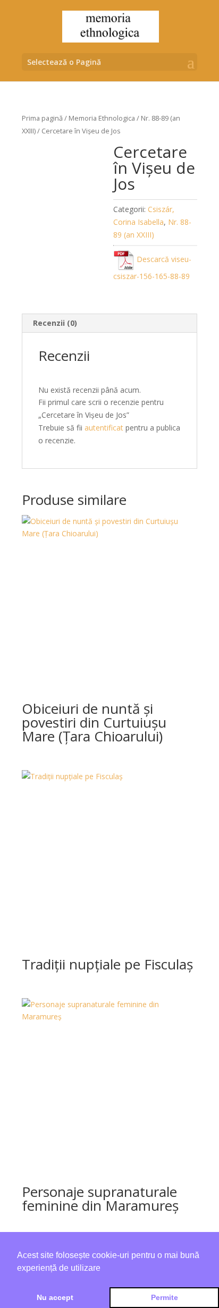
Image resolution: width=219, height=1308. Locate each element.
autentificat (104, 428)
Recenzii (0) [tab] (55, 323)
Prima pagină (42, 118)
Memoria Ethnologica (102, 118)
